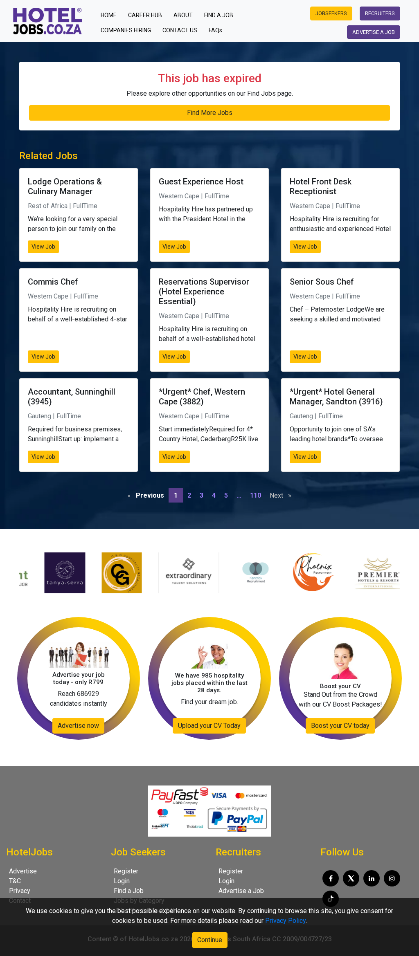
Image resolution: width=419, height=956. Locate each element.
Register (126, 871)
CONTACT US (179, 30)
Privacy (19, 891)
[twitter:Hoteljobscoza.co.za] (351, 878)
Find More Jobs (209, 113)
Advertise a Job (241, 891)
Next (282, 495)
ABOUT (183, 15)
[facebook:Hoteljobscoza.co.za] (330, 878)
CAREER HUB (145, 15)
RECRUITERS (380, 13)
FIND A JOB (218, 15)
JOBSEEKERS (331, 13)
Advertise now (78, 725)
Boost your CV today (340, 725)
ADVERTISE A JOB (373, 32)
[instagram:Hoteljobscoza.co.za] (392, 878)
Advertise (23, 871)
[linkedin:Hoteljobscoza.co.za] (371, 878)
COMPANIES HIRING (126, 30)
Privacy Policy (285, 921)
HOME (111, 14)
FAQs (215, 30)
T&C (15, 881)
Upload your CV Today (209, 725)
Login (122, 881)
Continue (209, 940)
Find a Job (129, 891)
